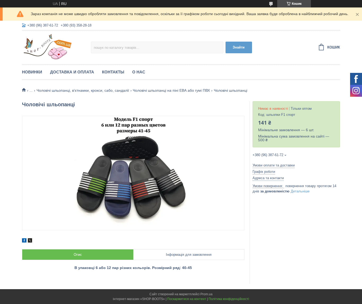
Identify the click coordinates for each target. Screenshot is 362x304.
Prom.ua (206, 294)
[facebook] (24, 241)
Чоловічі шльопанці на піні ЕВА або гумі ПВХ (171, 90)
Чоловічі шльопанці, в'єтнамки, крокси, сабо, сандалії (83, 90)
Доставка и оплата (72, 72)
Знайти (239, 47)
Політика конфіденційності (229, 299)
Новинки (32, 72)
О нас (138, 72)
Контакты (113, 72)
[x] (30, 241)
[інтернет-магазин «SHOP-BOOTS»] (56, 46)
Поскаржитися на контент (186, 299)
